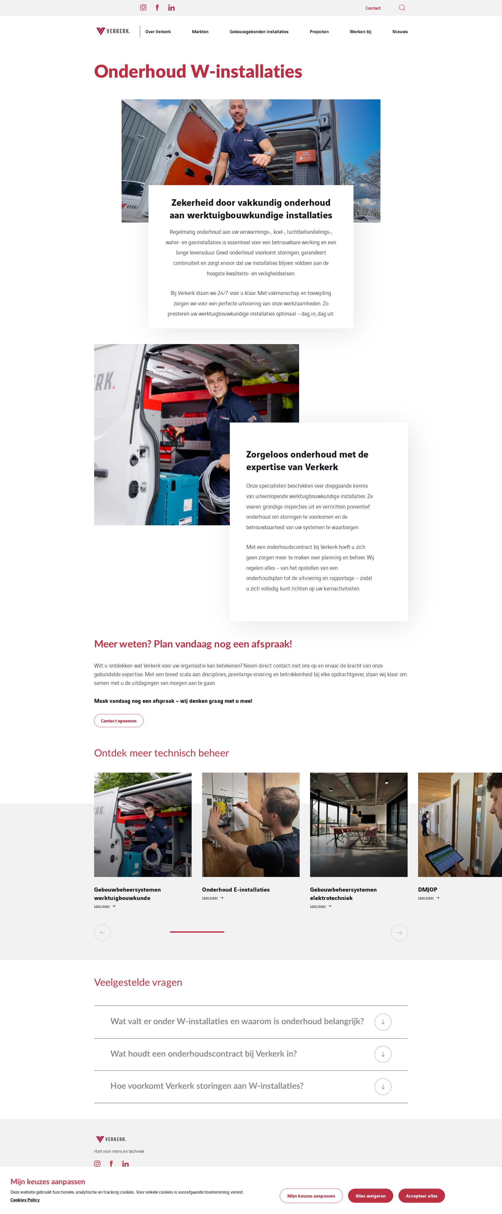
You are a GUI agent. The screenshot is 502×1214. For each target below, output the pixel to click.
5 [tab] (359, 932)
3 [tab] (251, 932)
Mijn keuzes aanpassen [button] (311, 1195)
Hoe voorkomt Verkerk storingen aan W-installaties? (207, 1086)
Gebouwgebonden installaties (259, 31)
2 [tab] (197, 932)
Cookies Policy (25, 1199)
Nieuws (400, 31)
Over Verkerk (158, 31)
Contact (373, 7)
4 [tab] (305, 932)
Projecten (319, 31)
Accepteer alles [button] (421, 1195)
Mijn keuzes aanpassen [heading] (47, 1181)
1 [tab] (143, 932)
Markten (200, 31)
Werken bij (361, 31)
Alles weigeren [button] (371, 1195)
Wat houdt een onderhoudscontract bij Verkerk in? (203, 1054)
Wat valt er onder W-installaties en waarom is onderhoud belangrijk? (237, 1021)
